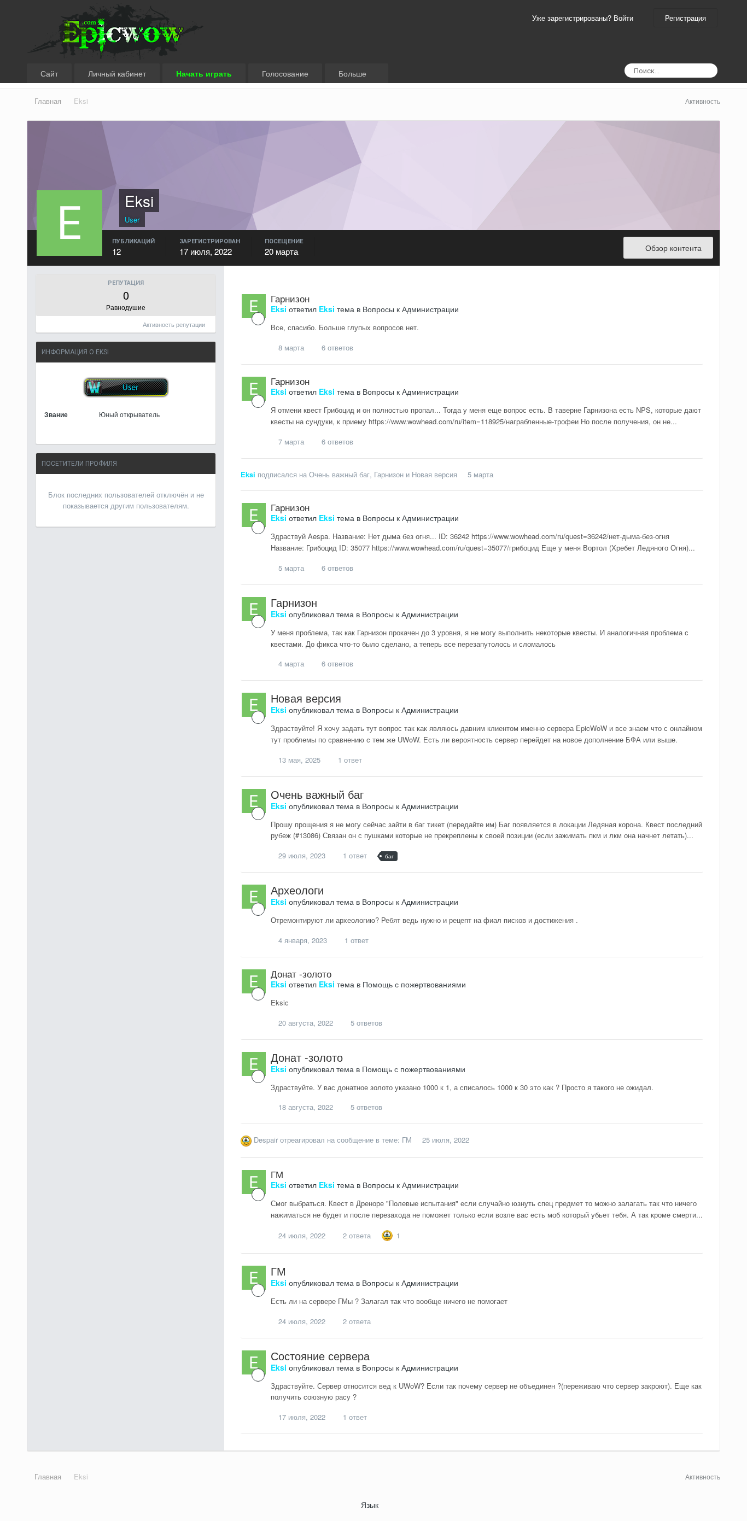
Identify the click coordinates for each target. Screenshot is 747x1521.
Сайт (49, 73)
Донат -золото (301, 973)
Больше (354, 73)
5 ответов (365, 1022)
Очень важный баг (339, 474)
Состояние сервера (320, 1356)
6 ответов (336, 347)
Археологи (297, 890)
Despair (266, 1139)
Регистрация (685, 18)
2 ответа (356, 1235)
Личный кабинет (117, 73)
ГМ (407, 1139)
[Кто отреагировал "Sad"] (387, 1234)
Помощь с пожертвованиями (414, 984)
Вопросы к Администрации (411, 308)
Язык (371, 1504)
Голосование (285, 73)
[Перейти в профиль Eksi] (254, 306)
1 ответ (349, 759)
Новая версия (434, 474)
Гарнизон (290, 298)
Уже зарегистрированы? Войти (585, 18)
